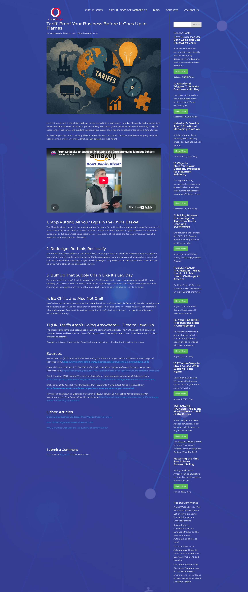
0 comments (90, 33)
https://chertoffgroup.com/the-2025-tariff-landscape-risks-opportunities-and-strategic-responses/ (111, 370)
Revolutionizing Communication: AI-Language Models (185, 517)
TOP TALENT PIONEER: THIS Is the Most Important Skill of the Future (187, 410)
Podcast (197, 257)
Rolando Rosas (188, 448)
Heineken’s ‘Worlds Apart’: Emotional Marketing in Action (187, 126)
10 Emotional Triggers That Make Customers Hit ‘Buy (186, 86)
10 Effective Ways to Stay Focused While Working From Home (187, 367)
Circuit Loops (94, 10)
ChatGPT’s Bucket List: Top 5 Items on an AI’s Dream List (187, 510)
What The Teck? (189, 452)
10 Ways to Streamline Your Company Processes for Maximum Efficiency (187, 169)
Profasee (178, 261)
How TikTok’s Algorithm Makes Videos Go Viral (69, 422)
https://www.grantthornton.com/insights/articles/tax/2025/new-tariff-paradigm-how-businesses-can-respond (100, 379)
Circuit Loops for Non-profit (128, 10)
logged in (64, 454)
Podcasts (172, 10)
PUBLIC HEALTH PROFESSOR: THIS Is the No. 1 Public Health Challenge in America (187, 273)
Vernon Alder (56, 33)
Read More (180, 71)
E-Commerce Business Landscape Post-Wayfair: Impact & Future (79, 417)
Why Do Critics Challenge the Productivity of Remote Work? (77, 428)
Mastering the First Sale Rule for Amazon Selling (186, 461)
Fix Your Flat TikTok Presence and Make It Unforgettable (186, 322)
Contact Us (191, 10)
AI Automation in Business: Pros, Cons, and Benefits (187, 557)
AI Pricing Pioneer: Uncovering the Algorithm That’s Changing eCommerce (186, 221)
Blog (156, 10)
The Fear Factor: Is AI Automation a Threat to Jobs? (185, 550)
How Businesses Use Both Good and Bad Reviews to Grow (187, 39)
